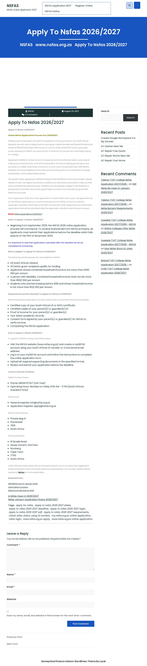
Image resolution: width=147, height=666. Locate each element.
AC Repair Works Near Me (115, 155)
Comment (13, 544)
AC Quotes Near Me (112, 146)
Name (11, 574)
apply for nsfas (24, 505)
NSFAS (13, 5)
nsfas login (15, 519)
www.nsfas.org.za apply (36, 519)
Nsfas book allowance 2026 (21, 490)
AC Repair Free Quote (113, 151)
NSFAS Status (52, 11)
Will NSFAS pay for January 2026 (23, 483)
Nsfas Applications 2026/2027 (28, 214)
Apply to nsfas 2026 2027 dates (53, 505)
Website (11, 599)
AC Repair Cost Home (113, 160)
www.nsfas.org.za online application (72, 519)
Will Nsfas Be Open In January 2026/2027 (118, 188)
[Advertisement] (73, 78)
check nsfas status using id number (29, 515)
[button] (129, 5)
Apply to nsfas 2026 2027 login (67, 508)
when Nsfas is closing (18, 487)
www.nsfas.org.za (53, 45)
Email (11, 586)
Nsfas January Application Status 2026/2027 (33, 499)
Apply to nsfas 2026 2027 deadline (28, 508)
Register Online (83, 5)
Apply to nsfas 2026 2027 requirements (66, 512)
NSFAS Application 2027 (58, 5)
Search (105, 111)
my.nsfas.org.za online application (71, 515)
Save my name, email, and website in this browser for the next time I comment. (49, 615)
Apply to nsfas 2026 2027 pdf (25, 512)
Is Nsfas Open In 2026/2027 (23, 496)
